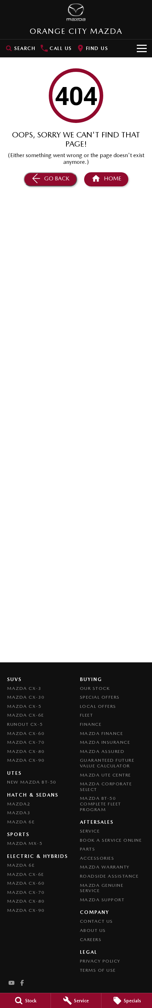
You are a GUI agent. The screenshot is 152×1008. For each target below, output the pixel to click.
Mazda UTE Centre (105, 775)
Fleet (86, 715)
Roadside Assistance (109, 876)
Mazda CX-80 (26, 751)
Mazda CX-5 (24, 706)
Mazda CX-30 (26, 697)
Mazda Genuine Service (102, 888)
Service (90, 831)
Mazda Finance (101, 733)
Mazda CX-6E (25, 715)
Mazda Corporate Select (106, 786)
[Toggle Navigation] (142, 48)
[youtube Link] (11, 982)
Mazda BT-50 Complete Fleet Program (100, 804)
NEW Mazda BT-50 (32, 782)
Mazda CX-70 (26, 742)
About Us (93, 930)
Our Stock (95, 688)
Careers (91, 939)
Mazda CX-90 (26, 760)
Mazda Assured (102, 751)
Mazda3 (18, 812)
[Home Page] (76, 12)
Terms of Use (98, 970)
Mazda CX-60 (26, 733)
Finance (91, 724)
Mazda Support (102, 899)
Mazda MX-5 (24, 843)
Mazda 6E (21, 821)
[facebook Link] (22, 982)
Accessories (97, 858)
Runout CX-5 (25, 724)
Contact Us (96, 921)
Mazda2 (18, 803)
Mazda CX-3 (24, 688)
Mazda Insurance (105, 742)
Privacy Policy (100, 961)
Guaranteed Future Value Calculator (107, 762)
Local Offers (98, 706)
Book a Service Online (111, 840)
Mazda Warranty (105, 867)
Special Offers (100, 697)
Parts (87, 849)
